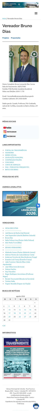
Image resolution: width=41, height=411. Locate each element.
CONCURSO (9, 162)
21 (30, 313)
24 (9, 317)
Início (4, 18)
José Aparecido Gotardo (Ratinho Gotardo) (20, 235)
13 (25, 310)
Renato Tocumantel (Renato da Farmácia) (19, 279)
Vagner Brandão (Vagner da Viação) (17, 284)
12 (20, 310)
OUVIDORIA (9, 152)
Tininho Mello (10, 281)
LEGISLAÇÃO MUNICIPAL (14, 157)
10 (9, 310)
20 (25, 313)
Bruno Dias (9, 238)
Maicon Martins (10, 269)
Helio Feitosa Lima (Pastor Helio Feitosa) (19, 240)
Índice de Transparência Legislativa (21, 410)
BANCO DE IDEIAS (11, 169)
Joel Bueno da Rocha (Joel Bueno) (17, 233)
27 (25, 317)
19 (20, 313)
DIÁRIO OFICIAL (11, 155)
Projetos (5, 38)
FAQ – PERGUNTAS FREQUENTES (17, 167)
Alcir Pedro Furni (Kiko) (13, 243)
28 (30, 317)
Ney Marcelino (10, 271)
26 (20, 317)
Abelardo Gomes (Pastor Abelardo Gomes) (20, 252)
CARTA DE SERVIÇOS (12, 165)
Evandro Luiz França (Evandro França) (18, 259)
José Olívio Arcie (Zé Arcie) (14, 267)
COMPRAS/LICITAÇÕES (13, 160)
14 (30, 310)
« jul (3, 325)
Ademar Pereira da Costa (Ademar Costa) (19, 255)
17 (9, 313)
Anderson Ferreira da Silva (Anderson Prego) (21, 257)
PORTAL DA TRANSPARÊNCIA (16, 150)
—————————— (13, 230)
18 (15, 313)
